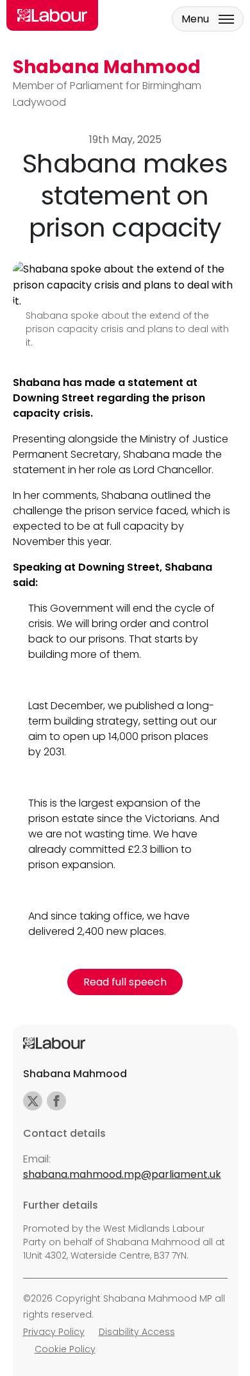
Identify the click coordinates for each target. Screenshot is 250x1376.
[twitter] (32, 1101)
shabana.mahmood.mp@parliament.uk (122, 1174)
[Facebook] (56, 1101)
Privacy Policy (54, 1331)
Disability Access (137, 1331)
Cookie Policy (65, 1349)
